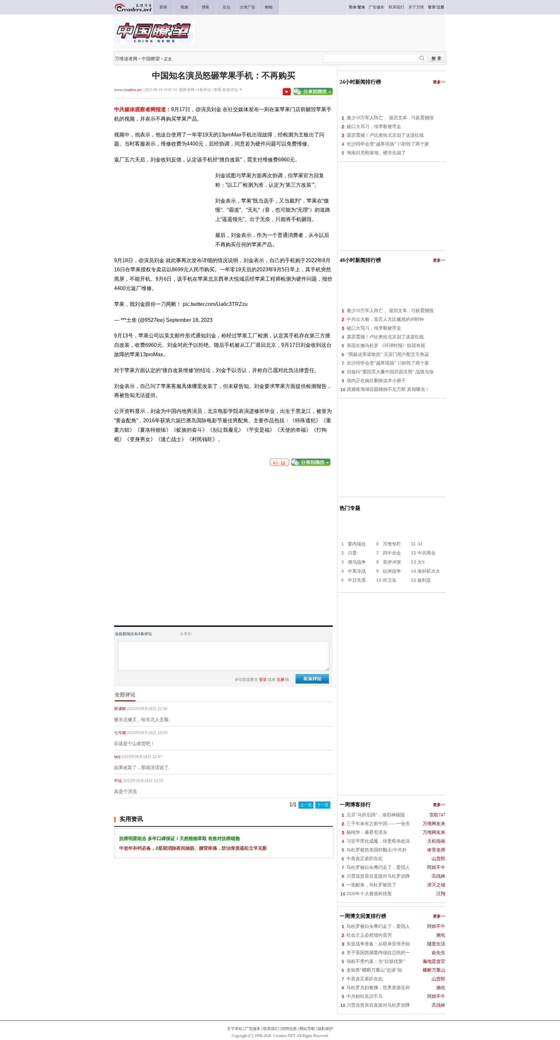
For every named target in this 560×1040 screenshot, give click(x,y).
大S (421, 562)
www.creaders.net (128, 90)
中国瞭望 (151, 58)
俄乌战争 (357, 562)
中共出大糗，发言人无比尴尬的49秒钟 (385, 319)
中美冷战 (357, 571)
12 (281, 463)
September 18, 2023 (189, 320)
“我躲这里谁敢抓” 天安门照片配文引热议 (388, 354)
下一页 (323, 805)
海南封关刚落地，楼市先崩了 (376, 152)
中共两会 (426, 553)
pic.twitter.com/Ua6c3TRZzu (215, 304)
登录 (432, 7)
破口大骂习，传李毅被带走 (374, 126)
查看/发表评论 (226, 90)
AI (419, 544)
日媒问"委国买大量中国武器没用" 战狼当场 (390, 371)
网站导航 (307, 1028)
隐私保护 (325, 1028)
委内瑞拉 (357, 544)
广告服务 (253, 1028)
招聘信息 (289, 1028)
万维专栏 (392, 544)
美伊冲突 (392, 562)
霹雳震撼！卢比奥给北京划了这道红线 (385, 135)
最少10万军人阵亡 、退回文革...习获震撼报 (390, 117)
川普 (352, 553)
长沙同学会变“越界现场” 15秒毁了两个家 (388, 144)
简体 (352, 7)
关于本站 (234, 1028)
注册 (440, 7)
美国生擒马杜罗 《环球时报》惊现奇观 (386, 345)
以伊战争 (392, 571)
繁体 (361, 7)
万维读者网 (126, 58)
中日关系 (357, 580)
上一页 (306, 805)
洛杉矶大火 (428, 571)
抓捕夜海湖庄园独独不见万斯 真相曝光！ (388, 389)
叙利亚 (424, 580)
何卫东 (389, 580)
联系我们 (271, 1028)
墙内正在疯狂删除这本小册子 (376, 380)
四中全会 (392, 553)
